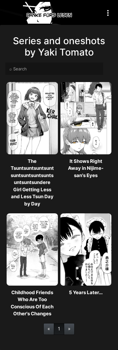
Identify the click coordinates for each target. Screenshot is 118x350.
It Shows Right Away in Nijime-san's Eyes (86, 168)
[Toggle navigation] (108, 13)
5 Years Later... (86, 292)
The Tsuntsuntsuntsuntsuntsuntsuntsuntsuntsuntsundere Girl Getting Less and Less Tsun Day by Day (32, 182)
